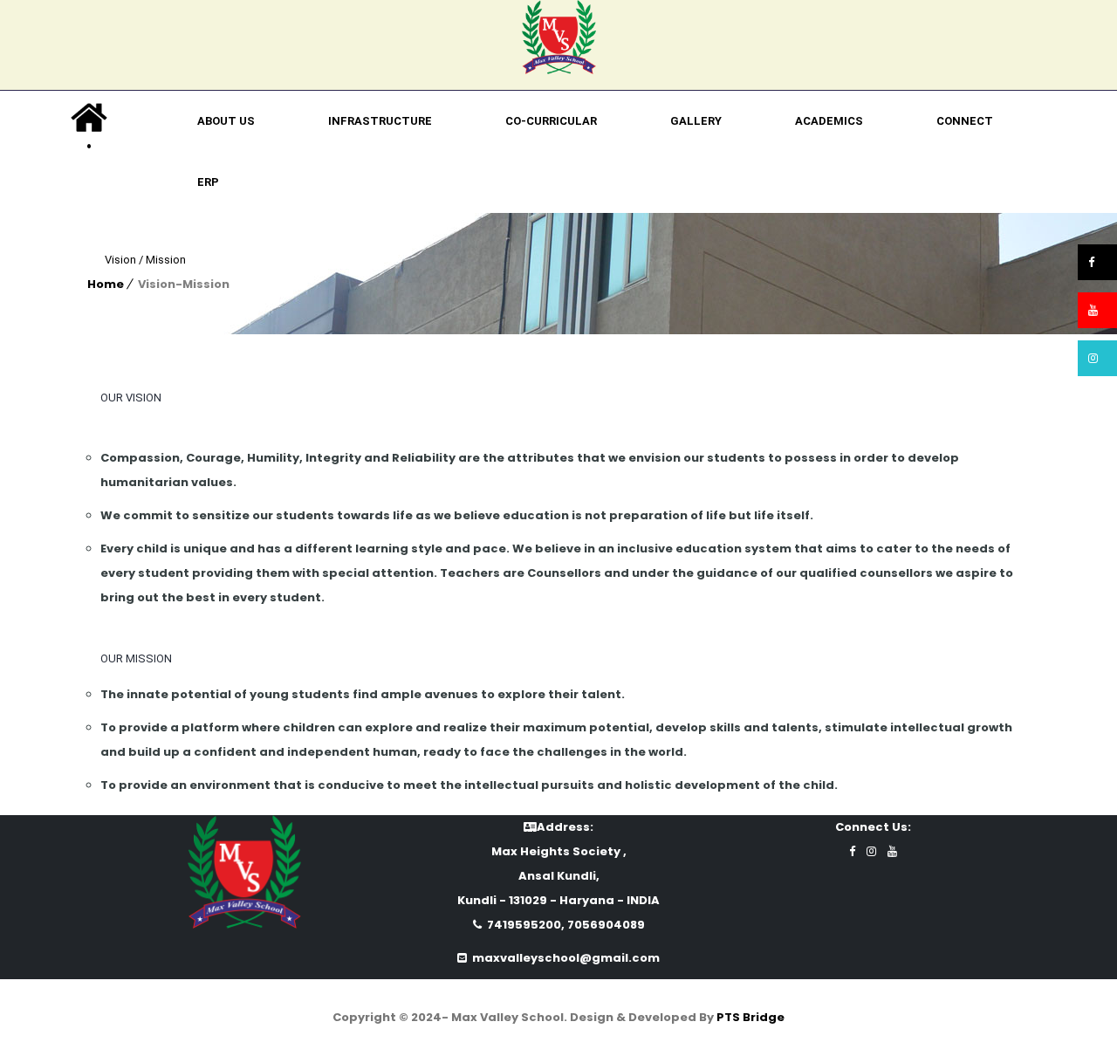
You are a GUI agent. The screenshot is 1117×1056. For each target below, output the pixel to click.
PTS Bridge (750, 1017)
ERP (208, 182)
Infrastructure (380, 120)
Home (105, 284)
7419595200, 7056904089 (563, 924)
